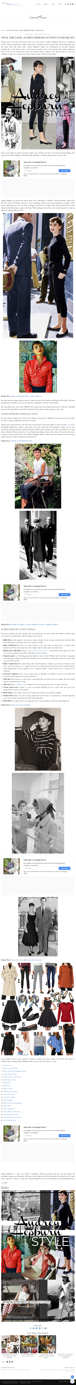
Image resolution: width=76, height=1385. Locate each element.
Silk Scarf (6, 1082)
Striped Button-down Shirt (12, 1117)
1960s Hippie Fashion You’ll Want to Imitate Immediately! (58, 1369)
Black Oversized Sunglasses (12, 1103)
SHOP (60, 4)
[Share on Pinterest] (12, 1362)
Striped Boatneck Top (10, 1114)
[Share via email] (7, 1362)
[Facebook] (70, 4)
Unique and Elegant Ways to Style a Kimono (26, 396)
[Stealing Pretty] (13, 4)
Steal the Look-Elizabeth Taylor (22, 441)
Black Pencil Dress (9, 1120)
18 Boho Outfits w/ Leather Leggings (15, 1368)
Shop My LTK (37, 1381)
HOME (38, 4)
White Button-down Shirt (11, 1111)
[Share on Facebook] (10, 1362)
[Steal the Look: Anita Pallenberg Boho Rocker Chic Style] (10, 1344)
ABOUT (46, 4)
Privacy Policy (25, 1383)
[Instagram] (65, 4)
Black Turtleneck (9, 1109)
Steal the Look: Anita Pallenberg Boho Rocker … (10, 1355)
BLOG (53, 4)
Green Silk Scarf (9, 1094)
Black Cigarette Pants (10, 1068)
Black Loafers (8, 1088)
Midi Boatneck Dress (10, 1091)
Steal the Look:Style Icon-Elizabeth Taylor (65, 1355)
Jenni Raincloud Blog (10, 1383)
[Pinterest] (67, 4)
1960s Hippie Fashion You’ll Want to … (28, 1355)
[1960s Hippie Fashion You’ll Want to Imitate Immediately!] (29, 1344)
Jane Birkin (71, 424)
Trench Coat (7, 1065)
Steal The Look (45, 34)
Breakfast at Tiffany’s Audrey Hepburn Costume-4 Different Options (34, 624)
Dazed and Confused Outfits (20, 705)
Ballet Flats (7, 1106)
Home (3, 30)
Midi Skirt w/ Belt (9, 1080)
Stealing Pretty (11, 1381)
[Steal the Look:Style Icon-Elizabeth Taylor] (66, 1344)
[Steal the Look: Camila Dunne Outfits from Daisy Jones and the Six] (47, 1344)
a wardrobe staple (21, 684)
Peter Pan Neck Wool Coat (12, 1077)
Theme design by (67, 1381)
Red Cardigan (8, 1100)
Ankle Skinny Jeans (10, 1074)
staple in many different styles (38, 650)
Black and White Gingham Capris (14, 1071)
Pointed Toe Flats (9, 1097)
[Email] (72, 4)
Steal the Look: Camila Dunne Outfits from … (47, 1355)
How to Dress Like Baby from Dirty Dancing (26, 960)
